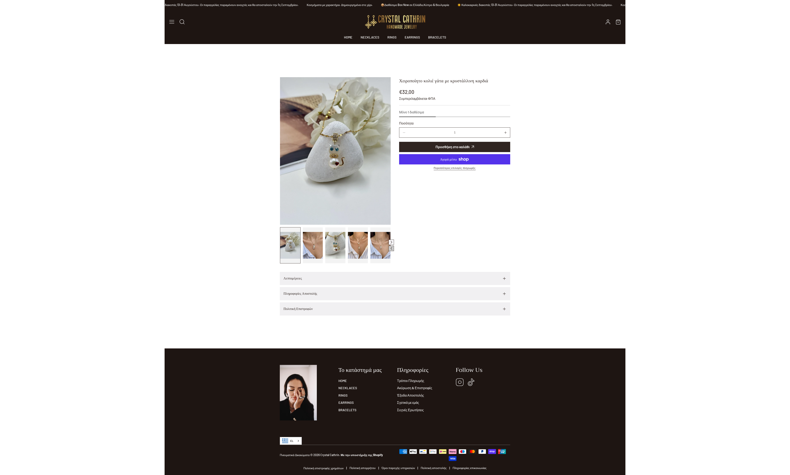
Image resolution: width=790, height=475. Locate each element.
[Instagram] (460, 382)
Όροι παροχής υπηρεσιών (398, 468)
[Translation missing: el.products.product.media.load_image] (290, 245)
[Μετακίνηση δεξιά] (391, 242)
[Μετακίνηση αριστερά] (391, 248)
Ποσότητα (406, 123)
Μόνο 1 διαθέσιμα (411, 112)
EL (291, 440)
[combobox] (291, 441)
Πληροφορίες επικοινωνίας (470, 468)
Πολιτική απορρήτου (363, 468)
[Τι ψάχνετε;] (182, 22)
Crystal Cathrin (329, 455)
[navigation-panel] (172, 22)
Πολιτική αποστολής (434, 468)
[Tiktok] (471, 382)
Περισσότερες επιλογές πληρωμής (455, 167)
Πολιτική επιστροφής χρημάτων (323, 468)
